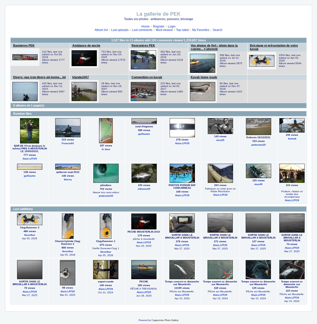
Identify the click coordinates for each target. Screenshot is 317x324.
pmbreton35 (258, 144)
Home (145, 26)
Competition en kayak (147, 77)
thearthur (29, 235)
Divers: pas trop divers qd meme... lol (39, 77)
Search (217, 30)
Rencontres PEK (143, 45)
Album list (101, 30)
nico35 (220, 140)
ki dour (106, 149)
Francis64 (68, 143)
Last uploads (120, 30)
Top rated (182, 30)
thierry (68, 179)
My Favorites (200, 30)
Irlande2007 (80, 77)
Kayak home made (204, 77)
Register (158, 26)
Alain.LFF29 (30, 158)
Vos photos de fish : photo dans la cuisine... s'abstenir (214, 47)
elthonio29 (144, 189)
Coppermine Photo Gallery (165, 320)
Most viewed (164, 30)
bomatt (292, 138)
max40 (258, 184)
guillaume (144, 134)
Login (172, 26)
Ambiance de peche (86, 45)
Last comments (142, 30)
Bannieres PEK (24, 45)
